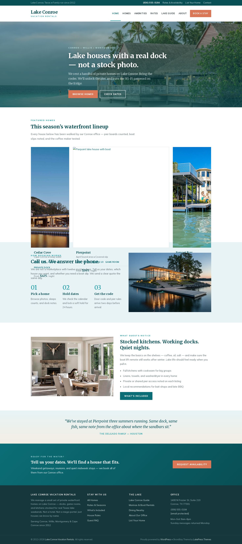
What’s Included (136, 396)
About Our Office (138, 515)
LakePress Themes (202, 539)
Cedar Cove (42, 252)
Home (115, 13)
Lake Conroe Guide (139, 500)
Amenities (140, 13)
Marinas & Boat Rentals (141, 505)
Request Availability (192, 464)
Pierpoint (83, 252)
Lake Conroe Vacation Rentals (59, 539)
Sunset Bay (184, 252)
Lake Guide (168, 13)
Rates (154, 13)
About (183, 13)
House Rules (94, 515)
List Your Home (192, 2)
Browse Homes (83, 94)
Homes (126, 13)
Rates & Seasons (96, 505)
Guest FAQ (93, 520)
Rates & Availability (173, 2)
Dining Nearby (136, 510)
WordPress (165, 539)
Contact (207, 2)
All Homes (92, 500)
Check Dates (112, 94)
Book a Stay (200, 13)
